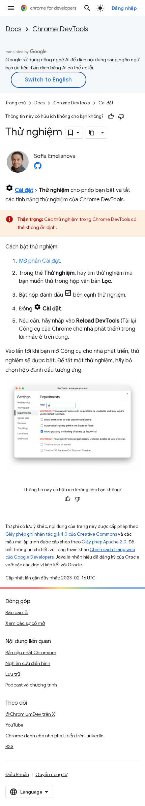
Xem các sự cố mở (25, 623)
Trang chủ (15, 103)
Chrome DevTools (60, 29)
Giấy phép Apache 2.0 (104, 542)
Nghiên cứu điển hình (27, 663)
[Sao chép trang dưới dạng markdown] (92, 132)
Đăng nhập (124, 8)
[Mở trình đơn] (11, 8)
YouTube (14, 725)
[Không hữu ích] (121, 116)
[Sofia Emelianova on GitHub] (37, 167)
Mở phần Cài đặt (39, 261)
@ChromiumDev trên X (30, 714)
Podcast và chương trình (31, 685)
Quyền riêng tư (51, 774)
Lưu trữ (12, 674)
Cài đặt (105, 103)
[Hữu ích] (111, 116)
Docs (13, 29)
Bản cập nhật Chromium (30, 652)
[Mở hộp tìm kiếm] (87, 8)
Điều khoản (17, 774)
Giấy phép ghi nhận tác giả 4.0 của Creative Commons (61, 534)
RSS (9, 746)
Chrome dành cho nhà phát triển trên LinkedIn (54, 736)
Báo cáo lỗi (16, 612)
